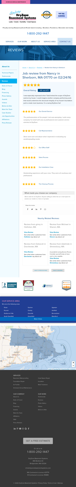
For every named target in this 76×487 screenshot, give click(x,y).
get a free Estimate (38, 441)
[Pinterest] (17, 428)
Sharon (52, 237)
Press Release (7, 123)
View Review (28, 232)
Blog (3, 89)
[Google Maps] (26, 428)
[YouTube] (20, 428)
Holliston (27, 237)
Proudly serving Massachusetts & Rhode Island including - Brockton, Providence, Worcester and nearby (38, 28)
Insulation (41, 381)
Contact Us (65, 41)
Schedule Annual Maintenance (16, 2)
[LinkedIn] (14, 428)
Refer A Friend (7, 86)
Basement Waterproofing (20, 378)
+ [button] (73, 362)
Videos (4, 103)
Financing (5, 92)
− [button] (73, 365)
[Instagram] (23, 428)
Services (10, 41)
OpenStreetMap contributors (69, 369)
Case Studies (6, 113)
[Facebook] (28, 428)
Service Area (50, 41)
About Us (35, 41)
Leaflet (49, 369)
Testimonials (6, 76)
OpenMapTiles (56, 369)
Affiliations (5, 119)
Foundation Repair (19, 381)
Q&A (14, 419)
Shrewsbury (54, 263)
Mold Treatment (43, 385)
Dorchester (28, 256)
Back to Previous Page (41, 270)
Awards (4, 99)
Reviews (5, 81)
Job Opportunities (8, 116)
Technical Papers (8, 73)
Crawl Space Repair (44, 378)
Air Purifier (16, 385)
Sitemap (60, 483)
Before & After (7, 106)
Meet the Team (7, 109)
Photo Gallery (6, 96)
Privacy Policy (42, 483)
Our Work (22, 41)
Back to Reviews (57, 270)
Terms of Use (52, 483)
